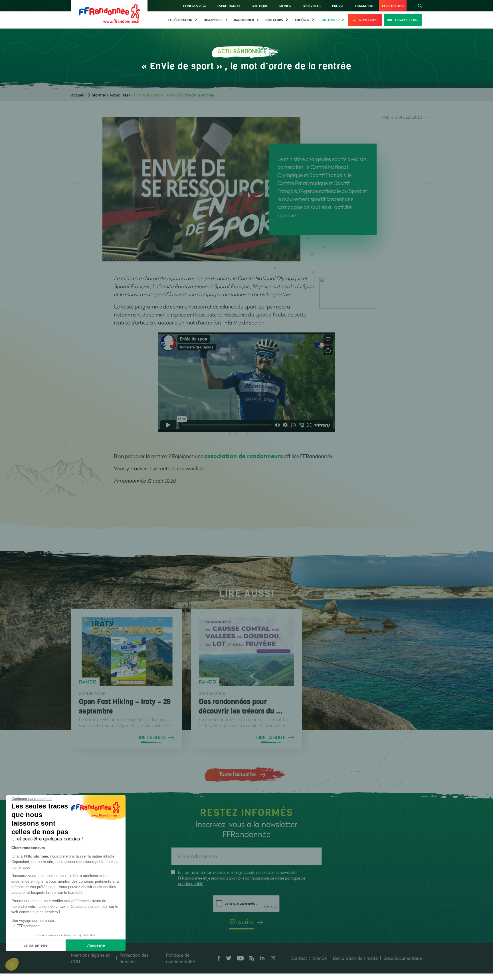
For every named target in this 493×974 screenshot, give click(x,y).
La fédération (180, 20)
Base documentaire (402, 958)
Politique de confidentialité (180, 958)
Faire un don (393, 6)
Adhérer (301, 20)
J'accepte (95, 945)
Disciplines (213, 20)
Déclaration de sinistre (355, 958)
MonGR (285, 6)
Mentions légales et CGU (90, 958)
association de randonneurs (243, 456)
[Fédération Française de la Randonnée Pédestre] (109, 13)
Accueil (77, 95)
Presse (338, 6)
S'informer (330, 20)
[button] (12, 964)
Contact (299, 958)
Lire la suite (151, 737)
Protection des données (134, 958)
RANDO (88, 682)
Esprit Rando (228, 6)
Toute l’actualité (237, 774)
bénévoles (312, 6)
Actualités (118, 95)
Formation (364, 6)
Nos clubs (274, 20)
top (318, 935)
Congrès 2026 (194, 6)
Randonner (244, 20)
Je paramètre (35, 945)
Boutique (260, 6)
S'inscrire (241, 921)
